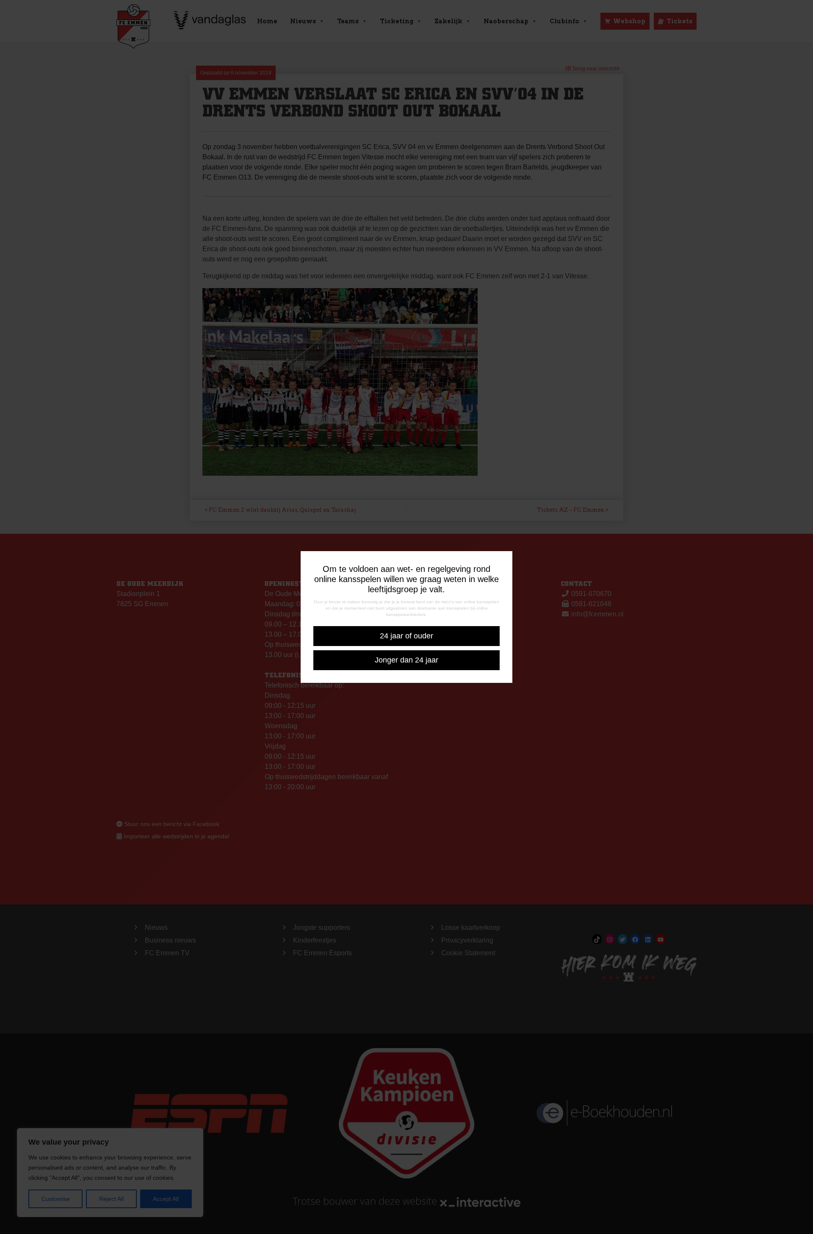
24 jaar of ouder (406, 636)
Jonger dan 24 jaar (406, 660)
